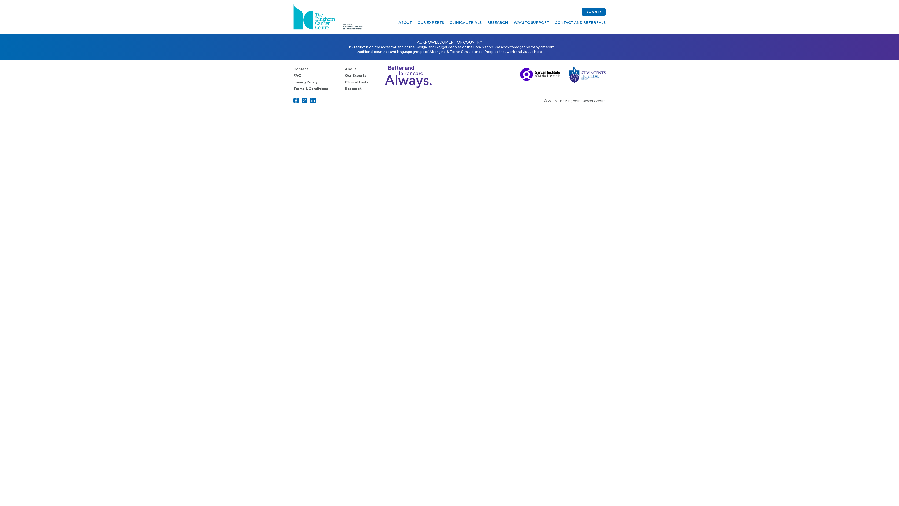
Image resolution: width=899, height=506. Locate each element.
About (405, 22)
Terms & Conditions (310, 88)
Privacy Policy (305, 82)
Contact (300, 69)
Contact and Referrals (580, 22)
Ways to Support (531, 22)
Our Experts (430, 22)
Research (497, 22)
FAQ (297, 75)
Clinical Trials (466, 22)
